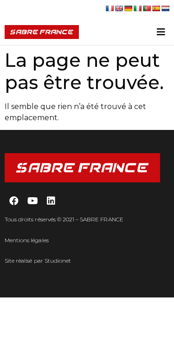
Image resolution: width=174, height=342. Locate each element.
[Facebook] (14, 201)
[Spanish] (156, 8)
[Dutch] (165, 8)
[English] (119, 8)
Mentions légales (27, 240)
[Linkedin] (51, 201)
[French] (109, 8)
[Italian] (137, 8)
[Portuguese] (146, 8)
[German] (128, 8)
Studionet (58, 260)
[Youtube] (32, 201)
